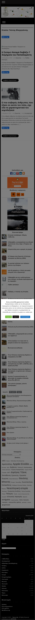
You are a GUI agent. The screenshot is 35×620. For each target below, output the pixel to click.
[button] (8, 317)
